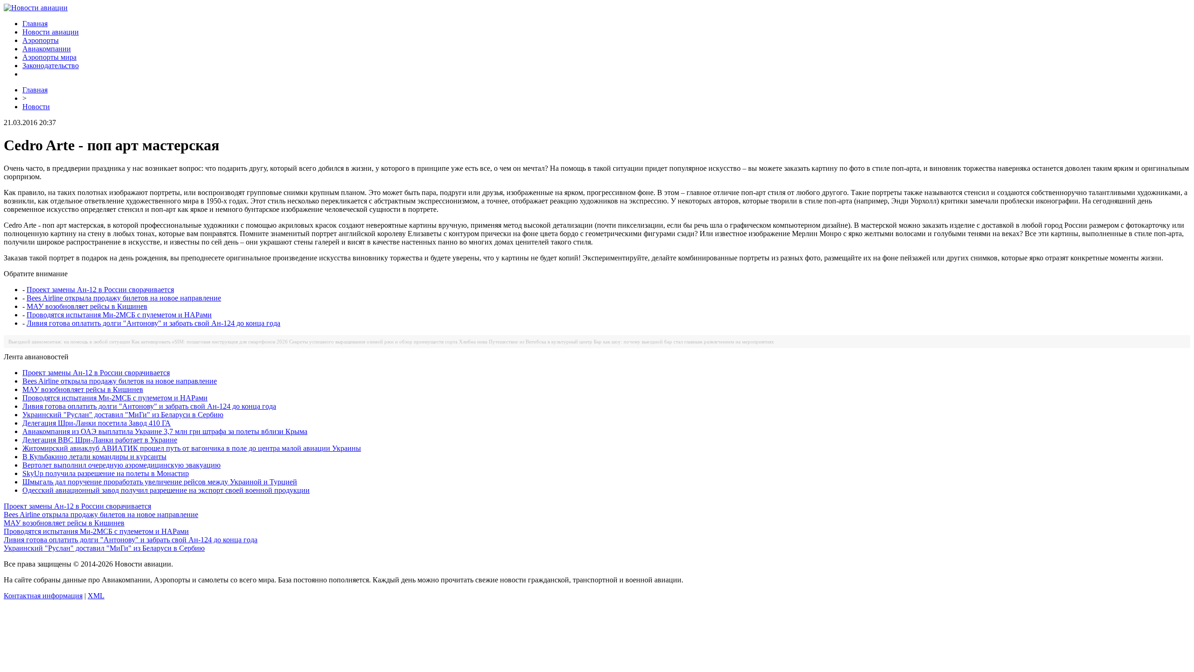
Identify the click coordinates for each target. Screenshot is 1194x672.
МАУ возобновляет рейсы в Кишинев (87, 306)
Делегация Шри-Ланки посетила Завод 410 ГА (96, 423)
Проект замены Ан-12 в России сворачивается (100, 290)
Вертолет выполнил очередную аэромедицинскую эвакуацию (121, 465)
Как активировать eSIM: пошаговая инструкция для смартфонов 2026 (210, 341)
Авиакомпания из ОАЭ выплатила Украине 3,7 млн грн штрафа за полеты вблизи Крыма (164, 431)
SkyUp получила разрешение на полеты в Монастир (105, 473)
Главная (35, 24)
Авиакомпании (46, 49)
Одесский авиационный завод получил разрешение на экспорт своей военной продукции (166, 490)
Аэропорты (40, 40)
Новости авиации (50, 32)
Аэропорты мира (49, 57)
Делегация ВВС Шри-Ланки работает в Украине (99, 440)
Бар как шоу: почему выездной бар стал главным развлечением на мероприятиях (684, 341)
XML (96, 596)
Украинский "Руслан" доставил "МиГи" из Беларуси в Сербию (122, 415)
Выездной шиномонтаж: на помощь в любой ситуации (69, 341)
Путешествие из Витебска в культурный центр (540, 341)
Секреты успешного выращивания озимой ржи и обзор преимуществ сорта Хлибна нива (388, 341)
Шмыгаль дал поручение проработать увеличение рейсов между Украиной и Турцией (159, 482)
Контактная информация (43, 596)
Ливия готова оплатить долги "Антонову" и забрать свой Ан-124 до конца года (153, 323)
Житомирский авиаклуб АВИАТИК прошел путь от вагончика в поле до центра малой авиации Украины (191, 448)
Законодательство (50, 66)
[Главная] (36, 8)
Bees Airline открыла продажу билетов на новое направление (124, 298)
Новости (36, 107)
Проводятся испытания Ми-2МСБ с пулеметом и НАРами (119, 315)
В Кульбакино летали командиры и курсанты (94, 457)
